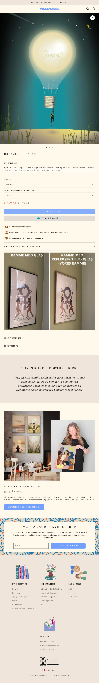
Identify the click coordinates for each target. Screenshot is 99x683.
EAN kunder (73, 597)
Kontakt (15, 589)
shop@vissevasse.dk (49, 645)
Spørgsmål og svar (20, 597)
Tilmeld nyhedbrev (68, 546)
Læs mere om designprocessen (24, 507)
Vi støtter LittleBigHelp (51, 589)
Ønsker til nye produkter (23, 608)
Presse (71, 593)
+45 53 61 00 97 (47, 641)
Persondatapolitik (49, 597)
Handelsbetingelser (50, 593)
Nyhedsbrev (17, 604)
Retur (14, 601)
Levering (16, 593)
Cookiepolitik (47, 601)
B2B (70, 589)
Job (42, 604)
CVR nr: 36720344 (48, 649)
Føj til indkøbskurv (50, 211)
